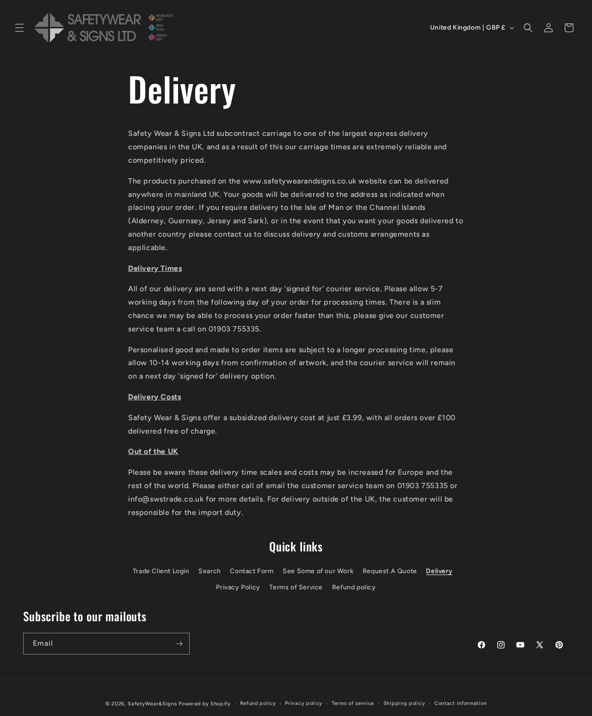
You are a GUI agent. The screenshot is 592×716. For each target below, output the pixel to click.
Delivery (439, 571)
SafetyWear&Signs (152, 704)
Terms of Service (296, 587)
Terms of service (353, 703)
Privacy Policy (238, 587)
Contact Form (251, 571)
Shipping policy (404, 703)
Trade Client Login (161, 571)
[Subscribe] (179, 644)
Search (209, 571)
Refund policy (354, 587)
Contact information (460, 703)
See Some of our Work (318, 571)
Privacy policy (303, 703)
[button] (19, 28)
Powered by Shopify (205, 704)
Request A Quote (390, 571)
